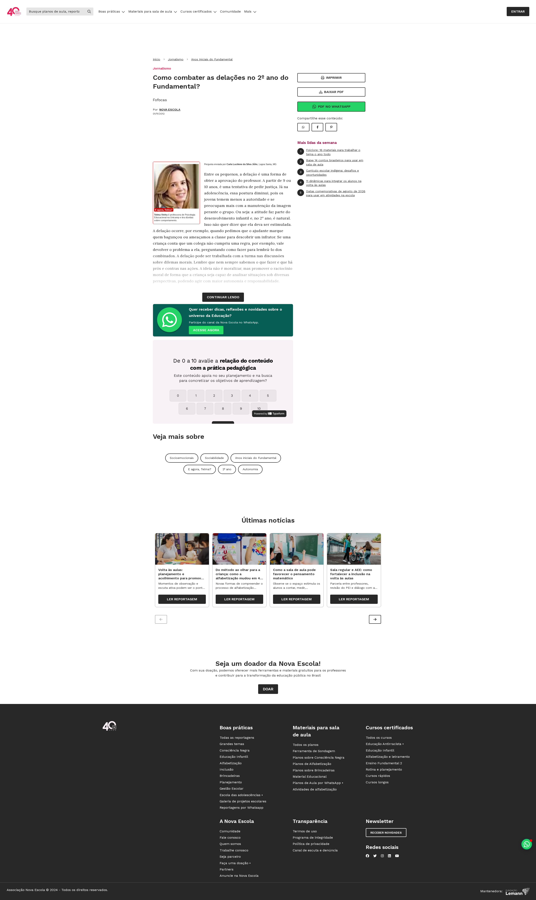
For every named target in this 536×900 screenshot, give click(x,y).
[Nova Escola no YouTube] (397, 855)
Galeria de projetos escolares (243, 801)
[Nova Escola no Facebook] (367, 855)
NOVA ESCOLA (169, 109)
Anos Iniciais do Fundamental (212, 59)
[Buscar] (89, 11)
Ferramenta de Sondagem (314, 751)
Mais (247, 11)
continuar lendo (223, 297)
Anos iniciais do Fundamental (255, 458)
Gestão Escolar (232, 788)
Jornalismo (175, 59)
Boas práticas (109, 11)
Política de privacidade (311, 844)
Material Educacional (310, 777)
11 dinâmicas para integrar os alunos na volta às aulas (330, 183)
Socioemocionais (182, 458)
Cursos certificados (196, 11)
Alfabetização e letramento (388, 757)
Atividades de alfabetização (315, 789)
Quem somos (230, 844)
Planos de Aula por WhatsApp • (318, 783)
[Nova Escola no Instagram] (382, 855)
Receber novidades (386, 832)
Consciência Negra (235, 750)
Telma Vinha (161, 214)
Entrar (518, 11)
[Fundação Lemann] (517, 891)
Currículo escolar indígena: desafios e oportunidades (329, 172)
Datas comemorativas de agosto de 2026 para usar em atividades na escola (332, 193)
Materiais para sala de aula (150, 11)
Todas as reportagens (237, 738)
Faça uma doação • (235, 863)
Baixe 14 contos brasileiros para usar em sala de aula (331, 162)
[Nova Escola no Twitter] (375, 855)
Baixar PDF (334, 92)
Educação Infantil (234, 757)
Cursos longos (377, 782)
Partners (226, 869)
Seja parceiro (230, 857)
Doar (268, 689)
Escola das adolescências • (241, 795)
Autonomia (250, 469)
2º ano (227, 469)
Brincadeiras (230, 776)
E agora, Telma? (164, 210)
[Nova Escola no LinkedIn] (389, 855)
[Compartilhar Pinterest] (331, 127)
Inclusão (226, 769)
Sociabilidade (214, 458)
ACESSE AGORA (206, 330)
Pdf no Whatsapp (334, 106)
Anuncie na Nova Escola (239, 876)
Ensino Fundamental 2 (384, 763)
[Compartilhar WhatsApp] (303, 127)
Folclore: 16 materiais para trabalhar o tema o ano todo (330, 152)
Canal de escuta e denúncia (315, 850)
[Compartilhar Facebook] (317, 127)
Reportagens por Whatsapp (241, 808)
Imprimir (334, 78)
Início (156, 59)
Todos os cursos (379, 738)
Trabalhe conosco (234, 850)
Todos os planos (305, 745)
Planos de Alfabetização (312, 764)
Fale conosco (230, 837)
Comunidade (230, 11)
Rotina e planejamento (384, 769)
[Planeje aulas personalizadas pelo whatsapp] (526, 844)
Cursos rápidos (378, 776)
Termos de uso (305, 831)
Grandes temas (232, 744)
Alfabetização (231, 763)
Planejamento (231, 782)
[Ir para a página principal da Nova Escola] (14, 12)
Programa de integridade (313, 837)
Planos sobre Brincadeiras (314, 770)
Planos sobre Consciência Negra (318, 757)
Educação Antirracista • (385, 744)
